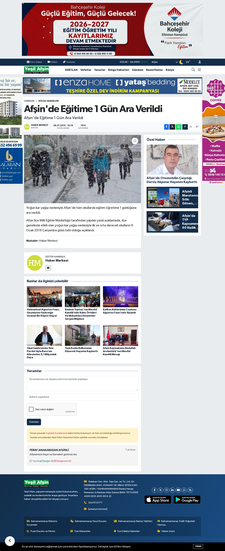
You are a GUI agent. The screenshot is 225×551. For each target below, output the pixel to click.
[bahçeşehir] (112, 29)
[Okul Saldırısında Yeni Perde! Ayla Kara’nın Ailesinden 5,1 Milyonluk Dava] (44, 335)
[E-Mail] (48, 268)
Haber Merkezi (56, 260)
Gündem (137, 70)
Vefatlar (85, 70)
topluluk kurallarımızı (57, 433)
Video (54, 62)
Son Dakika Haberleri (128, 531)
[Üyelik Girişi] (198, 62)
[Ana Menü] (199, 70)
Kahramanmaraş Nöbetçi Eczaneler (42, 523)
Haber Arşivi (168, 531)
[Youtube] (178, 490)
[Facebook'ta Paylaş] (166, 127)
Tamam (198, 546)
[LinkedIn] (172, 490)
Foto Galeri (36, 62)
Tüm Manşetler (82, 531)
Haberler (29, 101)
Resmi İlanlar (154, 70)
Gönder (34, 422)
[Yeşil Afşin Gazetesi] (36, 70)
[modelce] (112, 85)
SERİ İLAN (71, 70)
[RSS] (190, 490)
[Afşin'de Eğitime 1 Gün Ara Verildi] (82, 169)
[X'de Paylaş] (172, 127)
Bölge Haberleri (118, 70)
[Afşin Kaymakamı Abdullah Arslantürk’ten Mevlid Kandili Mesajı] (120, 335)
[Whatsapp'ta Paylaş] (179, 127)
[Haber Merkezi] (35, 262)
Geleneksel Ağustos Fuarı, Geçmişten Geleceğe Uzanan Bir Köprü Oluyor (43, 312)
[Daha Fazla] (185, 127)
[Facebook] (154, 490)
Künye (170, 70)
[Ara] (193, 70)
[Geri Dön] (10, 541)
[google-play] (187, 500)
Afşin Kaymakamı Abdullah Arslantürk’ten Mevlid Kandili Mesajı (119, 351)
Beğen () (48, 461)
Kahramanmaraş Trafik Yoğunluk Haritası (176, 523)
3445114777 (95, 502)
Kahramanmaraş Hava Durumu (91, 521)
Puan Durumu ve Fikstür (43, 531)
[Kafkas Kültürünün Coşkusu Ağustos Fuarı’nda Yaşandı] (120, 296)
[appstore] (158, 500)
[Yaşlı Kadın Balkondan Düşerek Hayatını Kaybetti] (82, 335)
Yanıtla (36, 461)
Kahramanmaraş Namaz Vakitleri (135, 521)
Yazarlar (70, 62)
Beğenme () (64, 461)
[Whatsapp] (184, 490)
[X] (160, 490)
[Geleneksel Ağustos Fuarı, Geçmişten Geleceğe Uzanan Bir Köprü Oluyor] (44, 296)
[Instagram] (166, 490)
